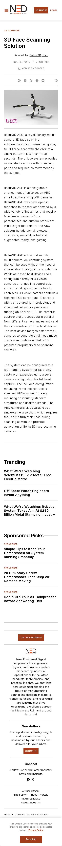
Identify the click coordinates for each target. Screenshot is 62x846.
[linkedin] (25, 80)
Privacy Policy (35, 830)
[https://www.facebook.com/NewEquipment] (28, 779)
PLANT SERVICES (31, 799)
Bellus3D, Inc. (39, 55)
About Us (8, 814)
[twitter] (31, 80)
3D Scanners (12, 30)
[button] (6, 10)
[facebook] (19, 80)
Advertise (20, 814)
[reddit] (37, 80)
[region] (31, 832)
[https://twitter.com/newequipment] (32, 779)
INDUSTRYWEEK (39, 795)
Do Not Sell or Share (37, 814)
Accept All (31, 839)
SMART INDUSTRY (31, 802)
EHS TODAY (20, 795)
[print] (56, 80)
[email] (43, 80)
